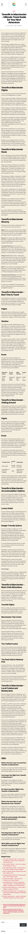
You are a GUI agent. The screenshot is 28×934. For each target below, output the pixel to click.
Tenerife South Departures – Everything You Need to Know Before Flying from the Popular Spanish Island (14, 892)
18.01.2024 (19, 25)
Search (2, 922)
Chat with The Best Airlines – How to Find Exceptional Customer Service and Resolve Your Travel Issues (14, 860)
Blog (14, 11)
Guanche (12, 25)
